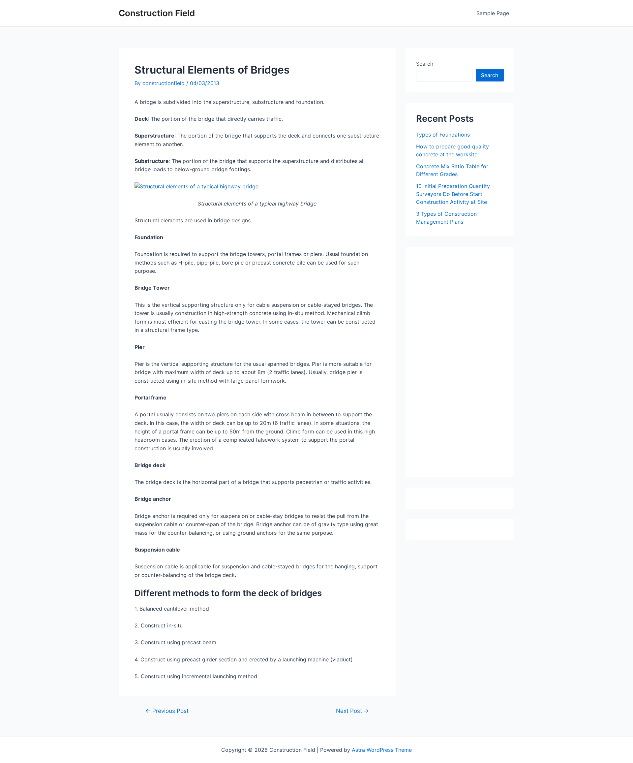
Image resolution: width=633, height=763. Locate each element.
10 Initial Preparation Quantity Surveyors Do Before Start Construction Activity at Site (453, 194)
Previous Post (167, 711)
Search (424, 63)
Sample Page (492, 13)
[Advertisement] (465, 364)
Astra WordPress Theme (382, 750)
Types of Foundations (443, 134)
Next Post (352, 711)
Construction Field (157, 13)
